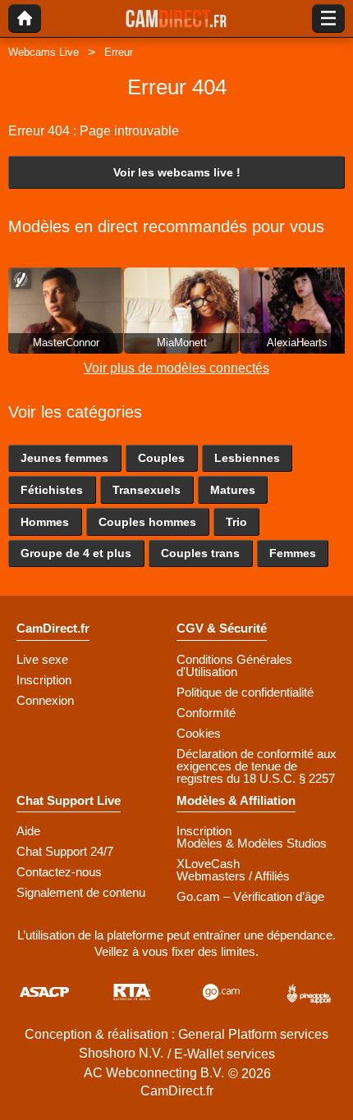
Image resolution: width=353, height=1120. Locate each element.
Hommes (45, 521)
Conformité (206, 713)
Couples (161, 457)
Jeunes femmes (64, 457)
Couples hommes (147, 521)
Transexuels (146, 489)
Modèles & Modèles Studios (251, 843)
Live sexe (42, 659)
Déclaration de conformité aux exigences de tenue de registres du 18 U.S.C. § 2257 (256, 766)
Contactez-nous (59, 872)
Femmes (292, 553)
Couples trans (200, 553)
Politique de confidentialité (245, 692)
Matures (232, 489)
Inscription (43, 680)
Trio (236, 521)
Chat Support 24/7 (64, 851)
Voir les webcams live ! (177, 172)
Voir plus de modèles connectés (176, 368)
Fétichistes (52, 489)
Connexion (45, 700)
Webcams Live (43, 52)
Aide (28, 831)
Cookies (198, 733)
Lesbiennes (247, 457)
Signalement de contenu (80, 892)
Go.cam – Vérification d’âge (250, 896)
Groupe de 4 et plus (76, 553)
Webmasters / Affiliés (233, 876)
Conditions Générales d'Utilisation (234, 665)
